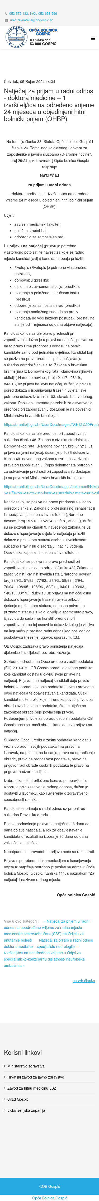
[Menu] (91, 41)
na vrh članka (84, 980)
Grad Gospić (18, 1099)
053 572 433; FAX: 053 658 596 (33, 13)
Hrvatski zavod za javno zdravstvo (35, 1077)
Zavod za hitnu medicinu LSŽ (31, 1088)
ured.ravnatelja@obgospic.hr (31, 20)
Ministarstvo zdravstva (26, 1066)
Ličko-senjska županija (26, 1110)
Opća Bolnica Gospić (49, 1197)
